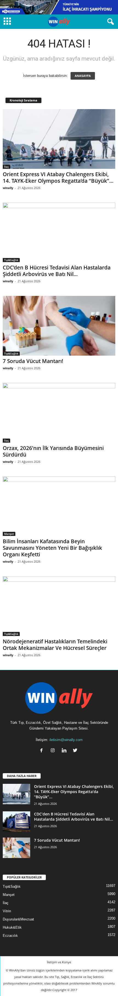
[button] (109, 22)
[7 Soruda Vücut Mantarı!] (59, 326)
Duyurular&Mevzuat (18, 919)
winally (8, 188)
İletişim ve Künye (59, 962)
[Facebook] (42, 751)
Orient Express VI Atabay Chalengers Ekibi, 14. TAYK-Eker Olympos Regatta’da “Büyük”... (58, 177)
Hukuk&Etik (12, 927)
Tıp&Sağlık (11, 260)
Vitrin (7, 911)
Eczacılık (10, 936)
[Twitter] (76, 751)
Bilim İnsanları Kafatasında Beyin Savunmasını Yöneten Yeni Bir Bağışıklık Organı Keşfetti (52, 548)
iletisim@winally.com (66, 740)
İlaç (6, 167)
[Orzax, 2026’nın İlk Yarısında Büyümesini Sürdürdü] (59, 413)
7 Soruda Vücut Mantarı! (33, 361)
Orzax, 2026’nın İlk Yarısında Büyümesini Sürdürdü (53, 451)
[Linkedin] (65, 751)
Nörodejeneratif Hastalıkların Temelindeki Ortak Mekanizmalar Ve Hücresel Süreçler (55, 645)
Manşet (9, 534)
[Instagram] (54, 751)
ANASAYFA (83, 75)
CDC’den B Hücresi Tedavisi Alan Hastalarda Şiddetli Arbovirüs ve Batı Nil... (57, 271)
